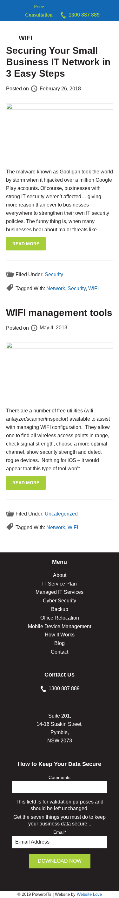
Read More (25, 243)
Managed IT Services (59, 592)
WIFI (93, 288)
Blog (59, 643)
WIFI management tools (59, 312)
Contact (59, 652)
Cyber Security (59, 600)
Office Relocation (59, 618)
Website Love (89, 894)
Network (55, 288)
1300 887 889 (84, 15)
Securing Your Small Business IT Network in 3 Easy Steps (58, 62)
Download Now (60, 861)
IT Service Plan (59, 583)
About (59, 575)
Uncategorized (61, 513)
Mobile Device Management (59, 626)
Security (54, 274)
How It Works (60, 634)
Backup (59, 609)
